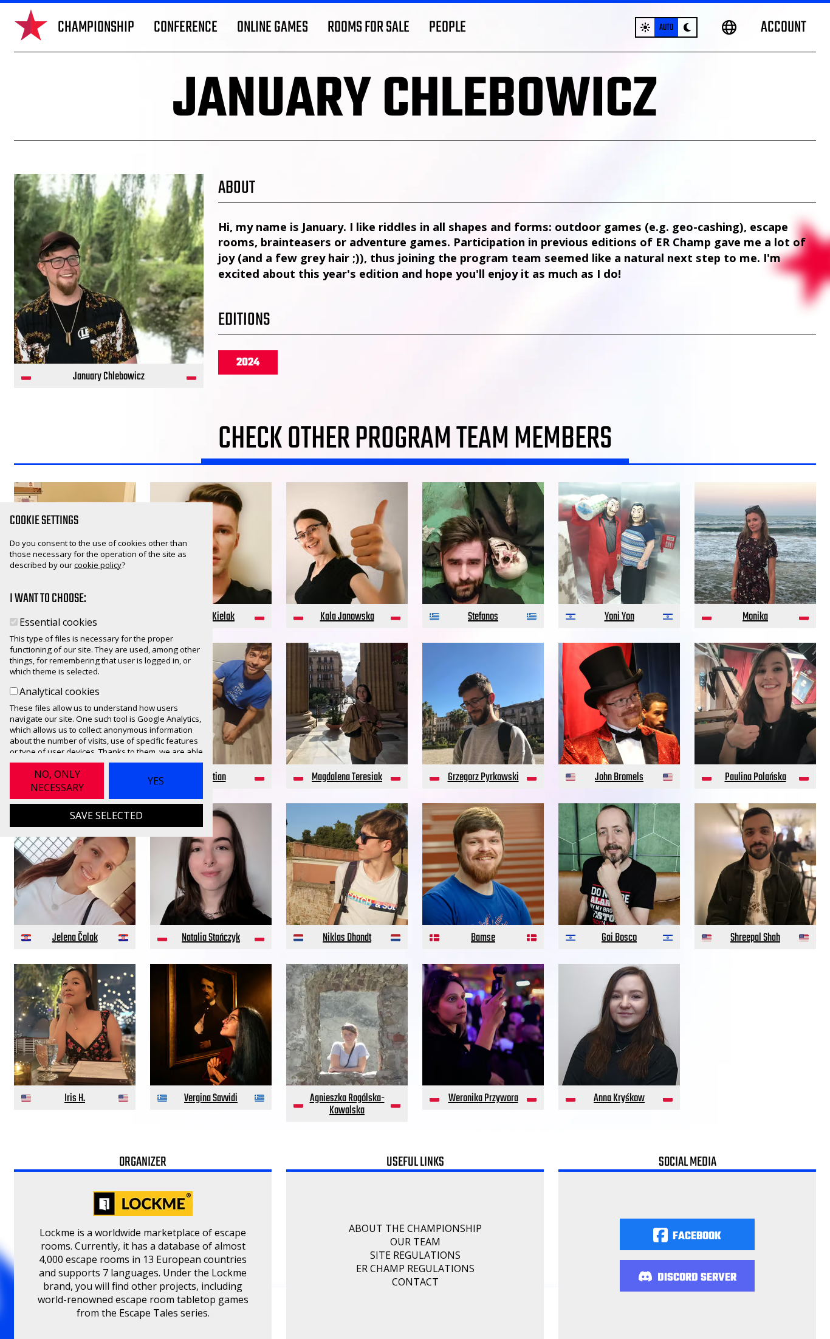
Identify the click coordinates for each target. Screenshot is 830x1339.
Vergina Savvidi (211, 1098)
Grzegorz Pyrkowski (483, 777)
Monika (755, 617)
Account (783, 27)
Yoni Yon (619, 617)
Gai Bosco (619, 938)
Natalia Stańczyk (211, 938)
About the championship (415, 1228)
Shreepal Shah (755, 938)
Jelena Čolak (75, 938)
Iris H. (74, 1098)
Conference (186, 27)
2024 (247, 363)
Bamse (483, 938)
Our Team (415, 1241)
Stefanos (483, 617)
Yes (156, 780)
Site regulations (415, 1255)
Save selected (106, 815)
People (447, 27)
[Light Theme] (645, 27)
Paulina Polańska (755, 777)
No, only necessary (57, 780)
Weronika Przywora (483, 1098)
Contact (415, 1282)
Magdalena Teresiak (347, 777)
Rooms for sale (369, 27)
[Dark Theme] (687, 27)
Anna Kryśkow (619, 1098)
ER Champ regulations (415, 1268)
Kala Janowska (347, 617)
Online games (272, 27)
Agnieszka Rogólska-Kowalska (347, 1104)
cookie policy (98, 564)
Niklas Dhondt (347, 938)
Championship (96, 27)
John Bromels (619, 777)
